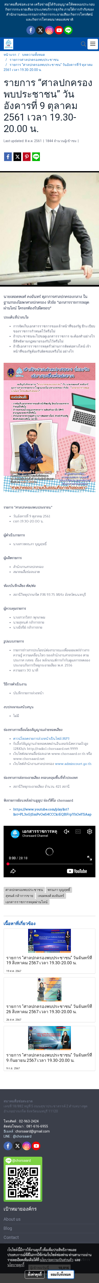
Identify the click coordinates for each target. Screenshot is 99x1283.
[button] (82, 44)
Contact (11, 1237)
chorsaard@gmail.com (32, 1131)
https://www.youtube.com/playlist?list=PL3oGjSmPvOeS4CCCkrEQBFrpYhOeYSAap (52, 812)
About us (12, 1219)
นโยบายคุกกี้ (15, 1265)
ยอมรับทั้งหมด (61, 1274)
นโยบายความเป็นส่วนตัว (56, 1260)
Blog (8, 1228)
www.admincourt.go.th (73, 764)
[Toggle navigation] (92, 44)
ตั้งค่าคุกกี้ (35, 1274)
